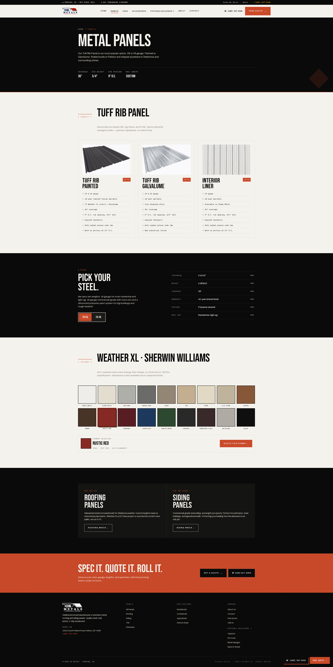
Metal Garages (234, 642)
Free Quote (256, 11)
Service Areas (182, 623)
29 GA (85, 317)
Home (104, 11)
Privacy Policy (222, 662)
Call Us (231, 623)
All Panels (130, 609)
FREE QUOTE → (320, 660)
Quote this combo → (236, 443)
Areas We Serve (230, 2)
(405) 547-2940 (69, 634)
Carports (231, 634)
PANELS (92, 29)
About (245, 2)
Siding (128, 618)
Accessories (139, 11)
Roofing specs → (98, 528)
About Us (232, 609)
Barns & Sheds (234, 647)
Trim (128, 623)
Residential (181, 609)
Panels (114, 11)
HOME (81, 29)
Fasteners (130, 627)
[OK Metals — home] (69, 11)
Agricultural (182, 618)
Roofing (129, 614)
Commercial (182, 614)
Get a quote (211, 573)
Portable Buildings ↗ (162, 11)
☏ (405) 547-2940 (262, 2)
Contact (194, 11)
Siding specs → (186, 528)
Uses (125, 11)
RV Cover (232, 638)
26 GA (98, 317)
